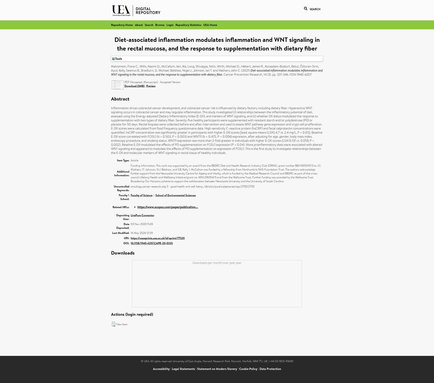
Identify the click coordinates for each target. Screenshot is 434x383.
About (139, 25)
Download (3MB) (134, 86)
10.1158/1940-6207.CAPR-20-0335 (152, 243)
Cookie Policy (248, 369)
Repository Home (122, 25)
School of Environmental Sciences (175, 195)
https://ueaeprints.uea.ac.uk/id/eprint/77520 (158, 238)
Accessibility (161, 369)
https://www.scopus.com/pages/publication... (167, 207)
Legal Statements (183, 369)
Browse (159, 25)
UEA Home (210, 25)
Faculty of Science (141, 195)
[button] (113, 324)
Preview (150, 86)
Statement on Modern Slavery (217, 369)
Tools (118, 58)
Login (169, 25)
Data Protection (270, 369)
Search (149, 25)
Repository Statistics (188, 25)
